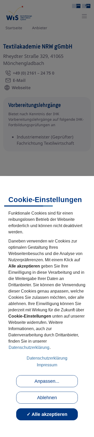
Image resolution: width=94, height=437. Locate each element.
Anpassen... (46, 381)
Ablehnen (47, 397)
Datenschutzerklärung (29, 347)
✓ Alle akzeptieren (47, 414)
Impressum (47, 365)
